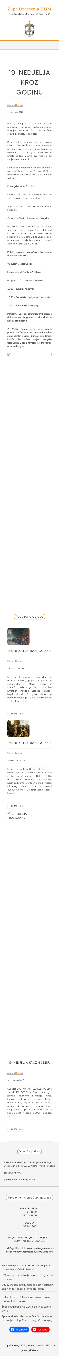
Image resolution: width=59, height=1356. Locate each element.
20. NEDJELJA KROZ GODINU (29, 743)
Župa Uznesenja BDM (29, 9)
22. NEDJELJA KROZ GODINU (29, 651)
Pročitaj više (16, 713)
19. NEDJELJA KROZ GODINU (29, 1062)
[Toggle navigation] (4, 45)
